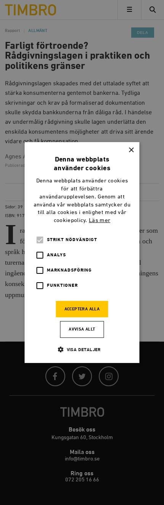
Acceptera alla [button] (82, 309)
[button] (82, 349)
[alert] (82, 252)
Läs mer (99, 221)
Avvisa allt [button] (82, 329)
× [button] (131, 150)
